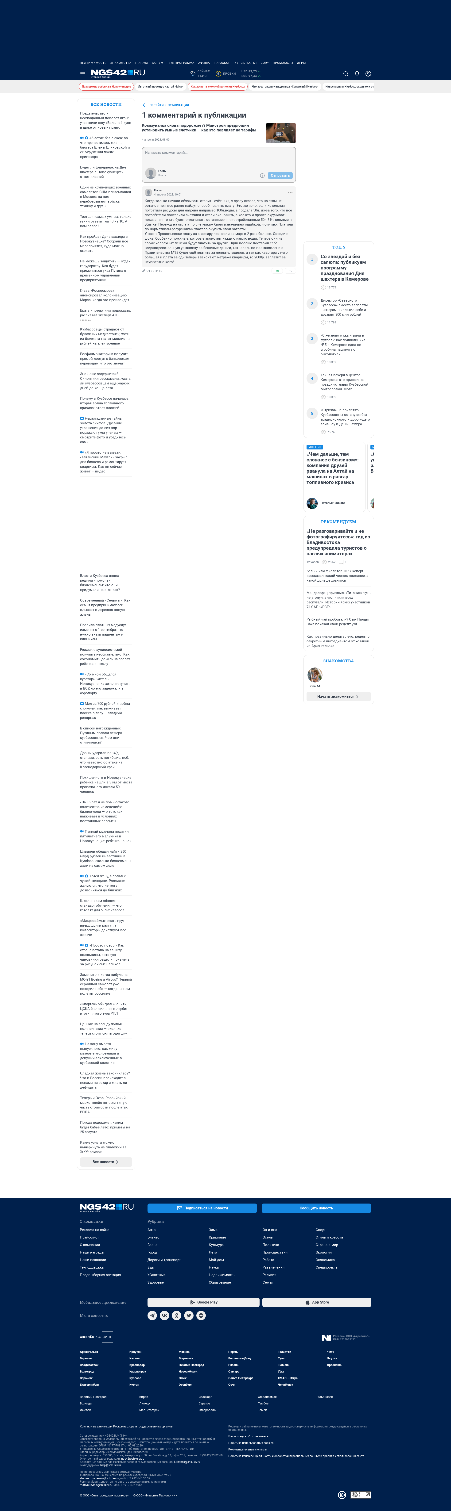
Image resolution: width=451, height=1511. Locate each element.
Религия (269, 1275)
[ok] (176, 1315)
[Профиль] (368, 73)
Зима (213, 1230)
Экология (324, 1252)
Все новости (106, 104)
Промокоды (283, 63)
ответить (155, 270)
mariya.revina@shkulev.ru (96, 1485)
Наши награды (92, 1252)
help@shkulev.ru (110, 1465)
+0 (277, 270)
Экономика (325, 1260)
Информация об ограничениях (249, 1436)
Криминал (217, 1237)
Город (152, 1252)
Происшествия (275, 1252)
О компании (90, 1245)
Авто (152, 1230)
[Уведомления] (357, 73)
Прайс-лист (89, 1237)
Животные (157, 1275)
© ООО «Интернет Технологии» (155, 1495)
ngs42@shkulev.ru (132, 1458)
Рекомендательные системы (247, 1449)
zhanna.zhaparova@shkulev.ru (99, 1478)
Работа (268, 1260)
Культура (216, 1245)
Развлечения (273, 1267)
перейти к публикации (169, 105)
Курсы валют (245, 63)
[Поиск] (345, 73)
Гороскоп (222, 63)
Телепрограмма (180, 63)
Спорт (321, 1230)
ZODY (265, 63)
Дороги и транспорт (164, 1260)
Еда (151, 1267)
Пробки (226, 74)
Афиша (204, 63)
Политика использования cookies (250, 1443)
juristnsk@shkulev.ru (187, 1462)
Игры (301, 63)
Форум (157, 63)
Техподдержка (92, 1267)
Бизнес (153, 1237)
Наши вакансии (93, 1260)
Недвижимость (93, 63)
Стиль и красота (329, 1237)
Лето (213, 1252)
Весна (152, 1245)
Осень (268, 1237)
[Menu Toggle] (82, 73)
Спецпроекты (327, 1267)
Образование (220, 1282)
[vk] (164, 1315)
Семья (268, 1282)
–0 (290, 270)
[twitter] (189, 1315)
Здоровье (156, 1282)
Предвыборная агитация (100, 1275)
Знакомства (121, 63)
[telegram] (152, 1315)
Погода (141, 63)
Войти (162, 175)
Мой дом (216, 1260)
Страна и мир (327, 1245)
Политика (271, 1245)
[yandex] (201, 1315)
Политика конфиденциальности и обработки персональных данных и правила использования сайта (296, 1456)
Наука (214, 1267)
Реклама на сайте (94, 1230)
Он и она (270, 1230)
